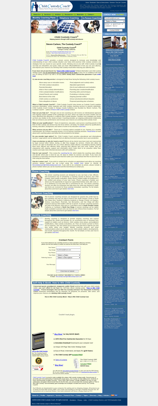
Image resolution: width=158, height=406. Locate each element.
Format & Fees (69, 395)
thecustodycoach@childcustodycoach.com (62, 51)
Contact (90, 14)
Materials (80, 14)
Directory (93, 395)
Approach (50, 395)
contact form (78, 163)
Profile (42, 395)
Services (47, 14)
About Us (36, 14)
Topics (85, 395)
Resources (68, 14)
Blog (100, 395)
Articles (57, 14)
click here (82, 126)
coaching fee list (66, 153)
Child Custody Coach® (40, 60)
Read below (91, 131)
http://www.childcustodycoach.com (61, 53)
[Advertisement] (90, 404)
